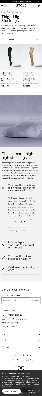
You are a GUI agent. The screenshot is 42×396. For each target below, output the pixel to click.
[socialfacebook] (20, 355)
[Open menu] (2, 6)
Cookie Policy (7, 386)
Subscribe (35, 300)
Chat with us (15, 323)
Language (27, 360)
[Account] (35, 6)
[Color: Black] (3, 74)
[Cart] (39, 6)
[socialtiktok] (27, 355)
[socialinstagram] (24, 355)
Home (3, 12)
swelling (11, 207)
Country (8, 360)
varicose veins (28, 207)
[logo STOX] (21, 6)
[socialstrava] (30, 355)
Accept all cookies (11, 391)
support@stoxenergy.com (17, 319)
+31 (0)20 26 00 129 (14, 315)
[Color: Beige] (9, 74)
